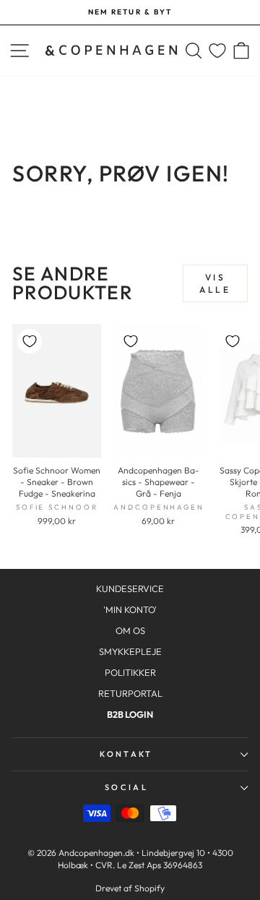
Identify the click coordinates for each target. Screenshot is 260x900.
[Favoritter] (217, 51)
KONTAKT (126, 754)
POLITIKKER (130, 672)
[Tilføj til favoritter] (29, 341)
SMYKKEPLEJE (130, 651)
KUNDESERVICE (130, 588)
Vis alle (214, 283)
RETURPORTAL (130, 693)
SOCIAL (126, 787)
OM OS (130, 630)
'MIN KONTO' (130, 609)
